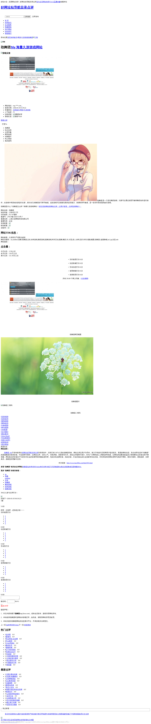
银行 (36, 714)
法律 (87, 714)
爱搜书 (8, 637)
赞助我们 (8, 33)
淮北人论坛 (10, 687)
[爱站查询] (4, 434)
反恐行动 (10, 696)
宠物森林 (56, 467)
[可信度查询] (5, 438)
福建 (64, 714)
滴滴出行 (9, 692)
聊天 (39, 714)
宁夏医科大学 (11, 662)
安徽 (67, 714)
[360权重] (4, 430)
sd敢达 (62, 467)
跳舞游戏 (8, 489)
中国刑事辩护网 (12, 656)
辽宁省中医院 (11, 650)
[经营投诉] (4, 442)
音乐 (6, 714)
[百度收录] (4, 419)
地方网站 (8, 29)
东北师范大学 (11, 660)
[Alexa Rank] (5, 436)
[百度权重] (4, 417)
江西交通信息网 (11, 674)
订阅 (36, 37)
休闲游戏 (8, 487)
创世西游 (27, 625)
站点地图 (30, 720)
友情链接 (24, 720)
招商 (74, 714)
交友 (6, 480)
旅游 (23, 714)
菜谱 (26, 714)
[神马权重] (4, 427)
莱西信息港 (10, 685)
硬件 (46, 714)
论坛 (16, 714)
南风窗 (9, 665)
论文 (83, 714)
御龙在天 (9, 645)
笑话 (10, 714)
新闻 (13, 714)
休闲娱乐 (8, 23)
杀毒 (49, 714)
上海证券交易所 (12, 658)
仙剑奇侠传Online (33, 467)
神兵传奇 (43, 467)
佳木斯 (8, 634)
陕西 (60, 714)
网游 (19, 37)
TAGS (52, 2)
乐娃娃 (9, 654)
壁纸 (42, 714)
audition (7, 478)
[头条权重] (4, 425)
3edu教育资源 (11, 681)
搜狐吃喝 (9, 647)
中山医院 (9, 641)
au (5, 474)
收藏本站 (63, 2)
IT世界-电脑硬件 (12, 676)
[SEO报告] (4, 432)
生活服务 (8, 25)
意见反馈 (10, 720)
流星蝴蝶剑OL (76, 467)
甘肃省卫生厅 (11, 652)
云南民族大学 (11, 698)
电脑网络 (8, 27)
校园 (77, 714)
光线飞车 (50, 467)
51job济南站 (10, 643)
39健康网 (9, 683)
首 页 (7, 20)
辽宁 (70, 714)
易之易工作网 (11, 702)
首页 (9, 37)
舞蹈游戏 (8, 484)
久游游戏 (24, 37)
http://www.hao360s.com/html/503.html (80, 463)
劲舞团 (30, 37)
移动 (33, 714)
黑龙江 (56, 714)
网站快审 (46, 2)
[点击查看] (84, 278)
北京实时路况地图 (13, 700)
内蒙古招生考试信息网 (14, 689)
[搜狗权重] (4, 421)
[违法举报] (4, 444)
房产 (29, 714)
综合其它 (8, 31)
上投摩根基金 (11, 679)
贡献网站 (17, 720)
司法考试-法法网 (12, 639)
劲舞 (6, 476)
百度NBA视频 (12, 704)
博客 (52, 714)
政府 (80, 714)
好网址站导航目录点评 (30, 453)
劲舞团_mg (8, 453)
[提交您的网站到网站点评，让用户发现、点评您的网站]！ (60, 206)
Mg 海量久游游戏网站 (27, 47)
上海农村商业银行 (13, 694)
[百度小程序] (5, 440)
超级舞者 (67, 467)
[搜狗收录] (4, 423)
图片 (19, 714)
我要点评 (4, 120)
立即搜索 (27, 16)
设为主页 (39, 2)
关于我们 (4, 720)
